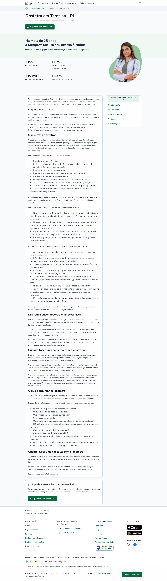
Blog (97, 530)
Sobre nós (99, 526)
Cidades (28, 526)
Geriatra (111, 119)
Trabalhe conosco (102, 534)
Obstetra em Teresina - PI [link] (59, 8)
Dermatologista (115, 114)
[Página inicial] (26, 8)
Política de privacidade (104, 542)
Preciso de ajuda (32, 546)
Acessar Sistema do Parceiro (69, 528)
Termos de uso (101, 538)
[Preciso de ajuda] (140, 3)
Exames (28, 534)
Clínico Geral (113, 109)
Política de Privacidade (104, 573)
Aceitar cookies (132, 574)
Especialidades (38, 8)
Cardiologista (114, 105)
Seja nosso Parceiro (65, 532)
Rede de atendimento (34, 538)
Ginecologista (114, 123)
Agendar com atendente (41, 26)
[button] (43, 3)
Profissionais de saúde (34, 542)
